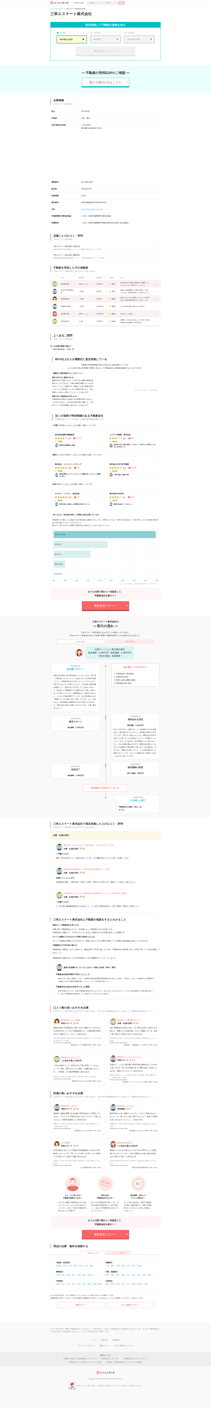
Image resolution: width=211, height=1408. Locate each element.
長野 (84, 1284)
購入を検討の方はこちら (105, 82)
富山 (63, 1284)
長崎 (118, 1284)
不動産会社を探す (92, 1253)
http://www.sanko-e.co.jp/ (92, 209)
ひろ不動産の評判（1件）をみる (91, 1167)
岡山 (118, 1275)
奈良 (133, 1266)
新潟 (58, 1284)
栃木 (63, 1275)
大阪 (123, 1266)
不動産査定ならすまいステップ (135, 1358)
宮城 (75, 1266)
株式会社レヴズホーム (126, 1106)
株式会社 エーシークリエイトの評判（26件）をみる (140, 1082)
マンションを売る (118, 1253)
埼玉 (73, 1275)
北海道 (58, 1266)
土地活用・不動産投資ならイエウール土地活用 (123, 1362)
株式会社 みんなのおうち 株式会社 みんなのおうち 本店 (88, 845)
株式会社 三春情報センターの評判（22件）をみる (140, 1045)
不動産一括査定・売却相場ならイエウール (80, 1358)
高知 (149, 1275)
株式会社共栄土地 (124, 1142)
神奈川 (90, 1275)
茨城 (58, 1275)
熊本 (123, 1284)
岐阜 (89, 1284)
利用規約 (116, 1340)
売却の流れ (80, 642)
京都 (118, 1266)
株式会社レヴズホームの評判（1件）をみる (143, 1130)
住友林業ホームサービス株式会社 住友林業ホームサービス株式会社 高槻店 (95, 893)
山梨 (79, 1284)
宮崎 (133, 1284)
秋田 (81, 1266)
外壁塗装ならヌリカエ (110, 1358)
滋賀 (112, 1266)
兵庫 (128, 1266)
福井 (73, 1284)
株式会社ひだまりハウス (70, 1057)
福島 (91, 1266)
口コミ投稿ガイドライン (130, 1305)
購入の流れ (130, 641)
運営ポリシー (81, 1305)
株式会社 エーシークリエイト (129, 1057)
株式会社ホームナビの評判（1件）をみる (88, 1130)
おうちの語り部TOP (56, 8)
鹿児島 (139, 1284)
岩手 (70, 1266)
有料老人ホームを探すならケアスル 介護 (85, 1362)
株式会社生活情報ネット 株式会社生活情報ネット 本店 (87, 869)
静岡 (95, 1284)
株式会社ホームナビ (69, 1106)
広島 (123, 1275)
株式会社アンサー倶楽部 (70, 1020)
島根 (112, 1275)
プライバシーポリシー (86, 1345)
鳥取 (107, 1275)
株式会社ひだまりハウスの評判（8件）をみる (86, 1081)
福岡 (107, 1284)
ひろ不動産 (65, 1142)
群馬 (68, 1275)
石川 (68, 1284)
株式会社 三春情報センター (128, 1020)
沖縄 (146, 1284)
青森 (65, 1266)
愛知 (100, 1284)
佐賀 (112, 1284)
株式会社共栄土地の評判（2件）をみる (144, 1167)
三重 (107, 1266)
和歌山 (139, 1266)
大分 (128, 1284)
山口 (128, 1275)
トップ (94, 1340)
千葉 (79, 1275)
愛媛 (144, 1275)
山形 (86, 1266)
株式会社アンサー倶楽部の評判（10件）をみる (86, 1045)
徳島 (133, 1275)
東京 (84, 1275)
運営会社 (104, 1340)
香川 (139, 1275)
